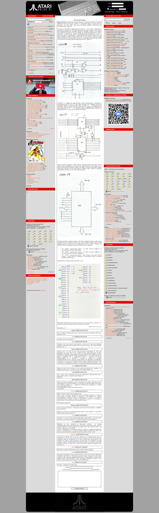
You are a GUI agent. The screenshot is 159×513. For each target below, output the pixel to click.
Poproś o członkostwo (122, 11)
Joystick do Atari (109, 317)
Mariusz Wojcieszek (110, 206)
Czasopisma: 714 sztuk (34, 163)
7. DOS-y (109, 270)
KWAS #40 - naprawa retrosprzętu (37, 57)
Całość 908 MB (111, 292)
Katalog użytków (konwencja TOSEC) (115, 295)
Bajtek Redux (31, 171)
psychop (73, 434)
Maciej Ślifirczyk (109, 217)
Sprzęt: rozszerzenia (110, 233)
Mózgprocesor (31, 262)
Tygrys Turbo (109, 318)
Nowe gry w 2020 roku (33, 109)
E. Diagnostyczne (112, 285)
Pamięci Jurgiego (32, 34)
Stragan (106, 227)
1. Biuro (109, 255)
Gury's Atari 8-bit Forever (34, 178)
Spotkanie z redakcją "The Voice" (36, 49)
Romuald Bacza (109, 207)
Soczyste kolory (109, 330)
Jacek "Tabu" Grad (110, 215)
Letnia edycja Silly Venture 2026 (36, 31)
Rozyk (73, 391)
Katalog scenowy (109, 171)
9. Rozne (109, 275)
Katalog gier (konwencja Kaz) (34, 224)
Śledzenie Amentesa (110, 208)
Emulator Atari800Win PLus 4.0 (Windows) (38, 134)
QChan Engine (31, 126)
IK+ (106, 56)
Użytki (114, 23)
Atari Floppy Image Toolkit (34, 62)
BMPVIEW (30, 120)
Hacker (29, 269)
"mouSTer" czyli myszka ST (112, 229)
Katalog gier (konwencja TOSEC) (35, 249)
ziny (119, 189)
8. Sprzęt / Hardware (110, 81)
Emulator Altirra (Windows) (34, 136)
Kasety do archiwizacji (111, 54)
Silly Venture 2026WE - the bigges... (114, 67)
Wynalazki (107, 305)
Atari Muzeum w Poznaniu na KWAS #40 (38, 38)
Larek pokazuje (32, 113)
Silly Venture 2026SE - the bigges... (114, 59)
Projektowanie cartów (111, 316)
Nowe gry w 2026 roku (33, 100)
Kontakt (28, 185)
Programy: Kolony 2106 (111, 232)
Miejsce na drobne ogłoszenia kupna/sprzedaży (118, 237)
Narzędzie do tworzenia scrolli (35, 102)
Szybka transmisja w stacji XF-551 (114, 64)
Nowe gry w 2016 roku (33, 115)
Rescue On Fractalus (33, 256)
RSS (50, 21)
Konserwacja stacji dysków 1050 (36, 106)
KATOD (107, 204)
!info (119, 178)
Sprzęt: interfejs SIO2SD (111, 241)
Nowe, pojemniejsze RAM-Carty (113, 228)
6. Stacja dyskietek (112, 267)
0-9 (30, 231)
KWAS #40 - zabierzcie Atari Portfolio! (37, 54)
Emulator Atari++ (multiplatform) (35, 135)
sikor (73, 341)
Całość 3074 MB (33, 246)
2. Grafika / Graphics (110, 73)
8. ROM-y (109, 272)
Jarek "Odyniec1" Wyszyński (113, 219)
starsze (52, 128)
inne (41, 244)
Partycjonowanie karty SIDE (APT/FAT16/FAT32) (40, 118)
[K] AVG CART (109, 51)
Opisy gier (29, 255)
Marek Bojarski (109, 220)
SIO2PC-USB (109, 310)
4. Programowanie (112, 262)
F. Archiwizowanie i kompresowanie (117, 288)
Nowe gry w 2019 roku (33, 110)
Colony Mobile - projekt (33, 282)
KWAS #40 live (31, 52)
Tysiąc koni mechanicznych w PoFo (37, 26)
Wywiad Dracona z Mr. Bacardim (114, 197)
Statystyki (29, 284)
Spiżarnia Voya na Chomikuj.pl (35, 170)
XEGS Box (108, 331)
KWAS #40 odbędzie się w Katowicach (38, 69)
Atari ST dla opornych (33, 122)
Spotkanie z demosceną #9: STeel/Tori (38, 29)
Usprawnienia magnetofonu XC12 (36, 105)
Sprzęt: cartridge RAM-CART (113, 236)
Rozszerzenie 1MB (110, 321)
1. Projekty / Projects (110, 72)
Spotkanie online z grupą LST (35, 64)
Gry (109, 23)
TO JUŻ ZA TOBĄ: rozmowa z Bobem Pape (117, 211)
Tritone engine (31, 124)
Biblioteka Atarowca (32, 139)
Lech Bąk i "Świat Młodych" (112, 199)
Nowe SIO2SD (109, 312)
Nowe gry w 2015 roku (33, 117)
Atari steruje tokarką (110, 335)
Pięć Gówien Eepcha (33, 261)
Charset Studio (109, 36)
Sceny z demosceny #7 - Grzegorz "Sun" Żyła (40, 41)
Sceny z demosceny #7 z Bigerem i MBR (38, 60)
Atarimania (30, 179)
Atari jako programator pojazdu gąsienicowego (117, 306)
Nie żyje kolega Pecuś (33, 40)
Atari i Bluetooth (109, 309)
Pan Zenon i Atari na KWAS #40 (36, 47)
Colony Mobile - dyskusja (33, 281)
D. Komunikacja (111, 283)
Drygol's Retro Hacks (33, 182)
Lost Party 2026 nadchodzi (35, 44)
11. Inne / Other (109, 85)
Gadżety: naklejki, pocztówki (112, 235)
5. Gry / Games (109, 77)
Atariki (29, 175)
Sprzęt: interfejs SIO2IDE (112, 240)
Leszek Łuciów (109, 209)
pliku (100, 322)
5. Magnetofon (111, 265)
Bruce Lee (30, 264)
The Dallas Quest (32, 268)
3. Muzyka (109, 260)
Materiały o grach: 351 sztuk (35, 169)
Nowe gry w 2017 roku (33, 111)
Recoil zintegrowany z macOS (35, 66)
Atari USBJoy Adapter (111, 231)
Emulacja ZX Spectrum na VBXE (36, 114)
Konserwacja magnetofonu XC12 (36, 107)
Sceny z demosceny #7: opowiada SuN (38, 35)
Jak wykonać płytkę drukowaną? (114, 326)
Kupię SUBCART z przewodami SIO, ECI (116, 41)
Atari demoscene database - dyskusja (37, 280)
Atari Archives (31, 180)
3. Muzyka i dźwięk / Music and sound (115, 75)
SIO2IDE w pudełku (110, 334)
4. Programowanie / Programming (114, 76)
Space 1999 (31, 260)
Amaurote (30, 265)
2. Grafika (109, 257)
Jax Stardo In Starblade (34, 266)
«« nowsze (31, 272)
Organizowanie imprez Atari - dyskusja (37, 278)
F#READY (108, 202)
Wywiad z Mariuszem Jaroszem (113, 195)
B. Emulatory (110, 278)
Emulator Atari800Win (33, 133)
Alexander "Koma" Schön (112, 216)
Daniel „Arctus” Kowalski (111, 203)
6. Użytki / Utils (109, 78)
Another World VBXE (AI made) (113, 30)
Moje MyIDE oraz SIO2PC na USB (114, 323)
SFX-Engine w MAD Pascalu (35, 101)
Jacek (73, 447)
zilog (73, 452)
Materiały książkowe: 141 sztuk (36, 166)
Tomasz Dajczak (109, 198)
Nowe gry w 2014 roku (33, 123)
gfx (130, 176)
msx (125, 181)
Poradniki (29, 98)
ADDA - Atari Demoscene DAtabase (114, 169)
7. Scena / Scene (109, 80)
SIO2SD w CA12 (109, 313)
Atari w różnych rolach (111, 332)
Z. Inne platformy (112, 290)
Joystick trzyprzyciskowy (112, 322)
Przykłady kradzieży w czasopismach (115, 38)
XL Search (30, 183)
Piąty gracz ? (108, 49)
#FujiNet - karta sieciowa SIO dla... (114, 43)
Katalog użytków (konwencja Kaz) (114, 248)
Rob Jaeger (108, 213)
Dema (119, 23)
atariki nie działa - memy (111, 33)
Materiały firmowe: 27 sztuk (35, 167)
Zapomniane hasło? (110, 11)
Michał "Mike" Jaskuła (111, 200)
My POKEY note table (111, 46)
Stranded (30, 257)
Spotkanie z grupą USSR (34, 53)
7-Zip (41, 252)
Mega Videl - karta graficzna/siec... (114, 62)
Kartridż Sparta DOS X (33, 104)
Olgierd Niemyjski (110, 221)
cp (130, 173)
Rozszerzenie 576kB (110, 329)
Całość (32, 252)
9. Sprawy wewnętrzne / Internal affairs (115, 82)
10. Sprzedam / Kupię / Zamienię (113, 84)
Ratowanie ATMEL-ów (111, 314)
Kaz (73, 336)
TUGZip (44, 252)
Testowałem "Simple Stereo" (112, 319)
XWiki (28, 176)
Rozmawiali (107, 194)
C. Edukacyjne (111, 280)
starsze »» (51, 73)
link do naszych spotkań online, (113, 99)
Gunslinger (30, 258)
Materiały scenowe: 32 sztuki (35, 165)
